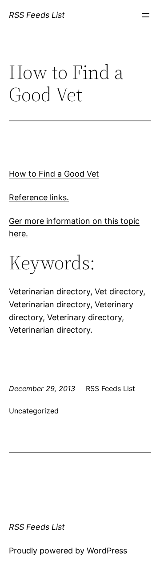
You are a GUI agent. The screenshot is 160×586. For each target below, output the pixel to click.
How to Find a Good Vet (54, 173)
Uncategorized (34, 410)
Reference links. (39, 197)
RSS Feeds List (37, 15)
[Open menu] (145, 15)
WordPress (107, 550)
